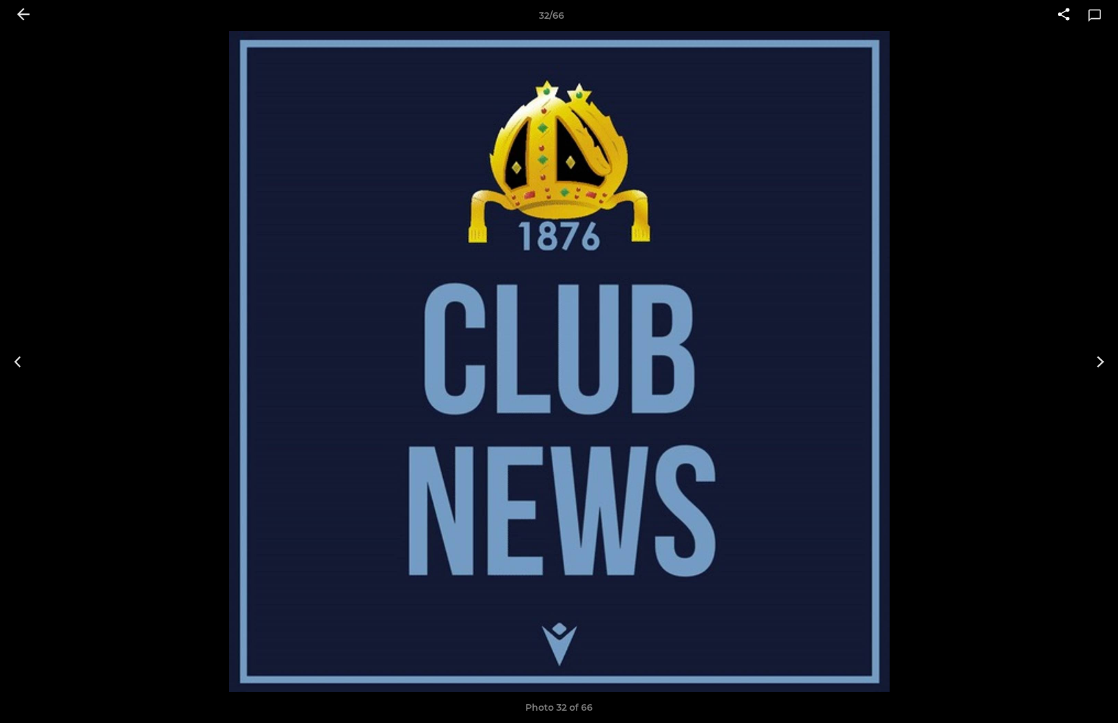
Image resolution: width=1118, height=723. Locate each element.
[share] (1063, 15)
